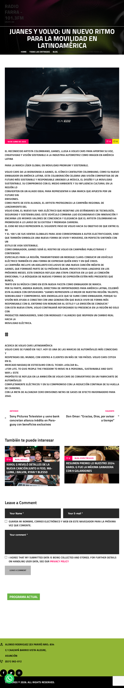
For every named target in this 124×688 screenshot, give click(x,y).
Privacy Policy (59, 561)
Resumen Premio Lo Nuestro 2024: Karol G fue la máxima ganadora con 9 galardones (90, 467)
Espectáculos (87, 458)
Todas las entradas (39, 51)
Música (24, 459)
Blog (55, 51)
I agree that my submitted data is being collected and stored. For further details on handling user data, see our (62, 559)
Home (23, 51)
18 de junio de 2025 (16, 141)
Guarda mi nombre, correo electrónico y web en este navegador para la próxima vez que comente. (62, 523)
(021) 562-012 (13, 661)
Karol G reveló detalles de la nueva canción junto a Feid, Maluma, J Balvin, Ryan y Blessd (29, 468)
